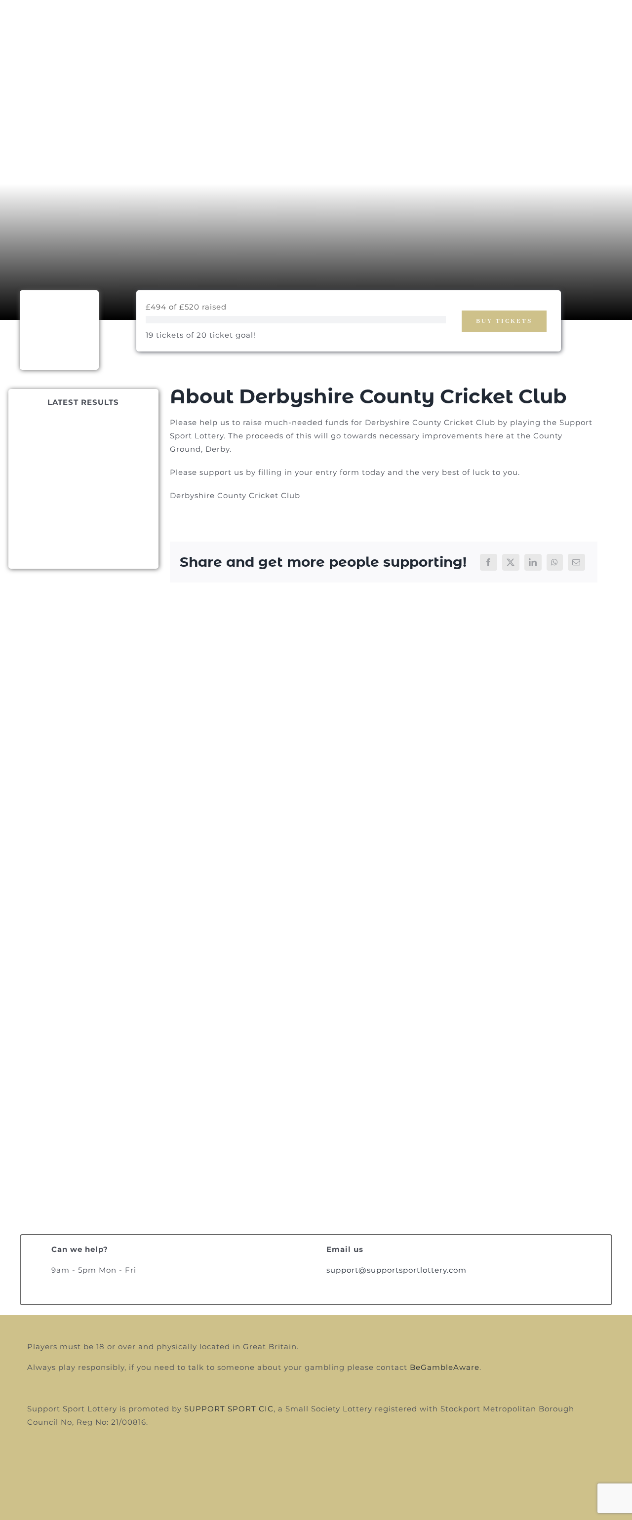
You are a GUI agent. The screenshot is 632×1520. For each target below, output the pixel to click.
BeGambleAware (444, 1367)
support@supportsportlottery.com (396, 1270)
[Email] (576, 562)
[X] (511, 562)
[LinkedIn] (533, 562)
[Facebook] (488, 562)
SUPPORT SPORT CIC (229, 1408)
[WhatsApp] (554, 562)
